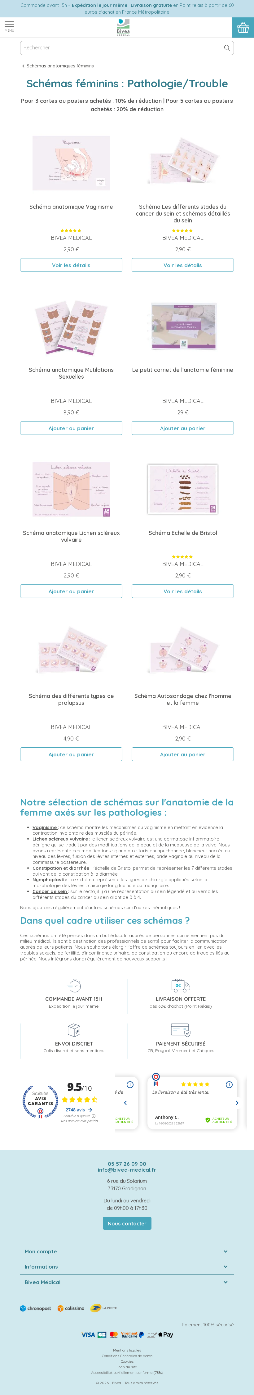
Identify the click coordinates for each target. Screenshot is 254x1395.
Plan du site (127, 1367)
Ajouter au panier (71, 428)
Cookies (127, 1361)
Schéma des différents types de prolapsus (71, 699)
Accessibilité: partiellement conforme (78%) (127, 1372)
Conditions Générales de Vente (127, 1355)
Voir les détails (71, 265)
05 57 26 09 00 (127, 1163)
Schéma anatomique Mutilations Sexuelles (71, 373)
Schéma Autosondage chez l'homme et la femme (182, 699)
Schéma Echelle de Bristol (183, 532)
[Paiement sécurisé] (127, 1335)
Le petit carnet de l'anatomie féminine (182, 369)
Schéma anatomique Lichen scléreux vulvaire (71, 536)
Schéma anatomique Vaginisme (71, 206)
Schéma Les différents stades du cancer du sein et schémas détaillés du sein (183, 213)
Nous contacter (127, 1223)
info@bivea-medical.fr (127, 1169)
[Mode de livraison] (69, 1308)
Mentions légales (127, 1350)
